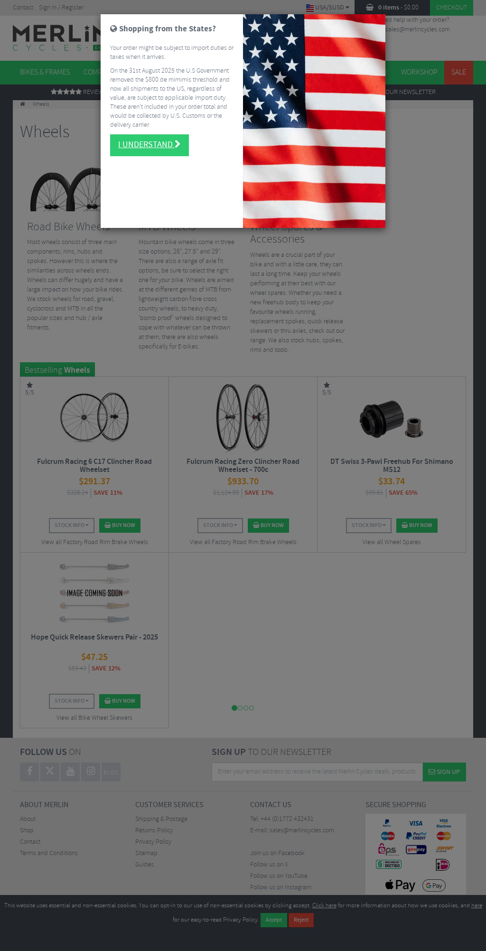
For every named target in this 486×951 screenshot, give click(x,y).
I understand (146, 145)
